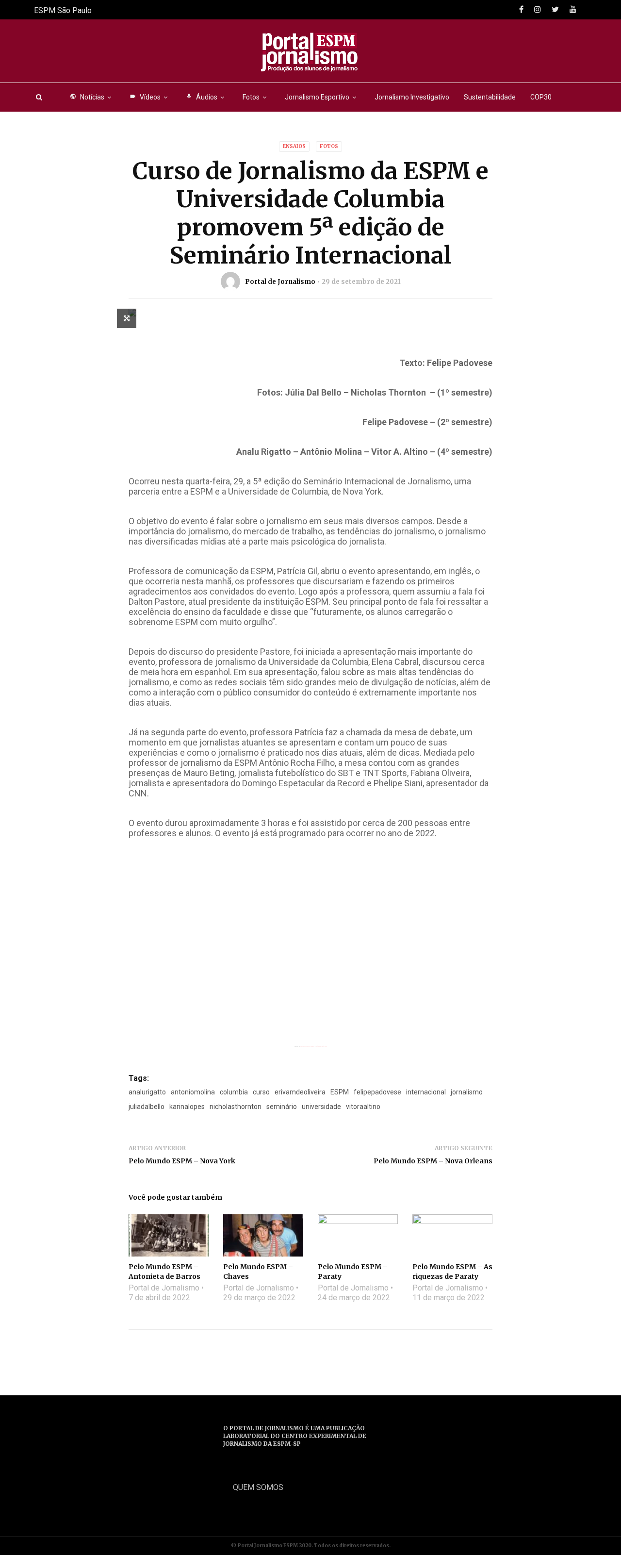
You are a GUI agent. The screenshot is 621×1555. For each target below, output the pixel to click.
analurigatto (147, 1092)
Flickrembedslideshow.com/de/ (307, 1045)
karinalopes (187, 1106)
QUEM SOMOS (258, 1487)
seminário (281, 1106)
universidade (321, 1106)
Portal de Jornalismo (280, 282)
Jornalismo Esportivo (317, 97)
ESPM (339, 1092)
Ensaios (294, 146)
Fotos (251, 97)
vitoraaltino (363, 1106)
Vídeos (145, 97)
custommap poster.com (321, 1045)
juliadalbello (146, 1106)
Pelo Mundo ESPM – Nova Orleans (433, 1161)
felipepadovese (377, 1092)
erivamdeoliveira (300, 1092)
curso (261, 1092)
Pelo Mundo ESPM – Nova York (182, 1161)
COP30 (541, 97)
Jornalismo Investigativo (412, 97)
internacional (426, 1092)
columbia (234, 1092)
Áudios (201, 97)
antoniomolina (193, 1092)
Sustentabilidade (490, 97)
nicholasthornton (235, 1106)
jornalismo (467, 1092)
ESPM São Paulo (63, 10)
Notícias (87, 97)
